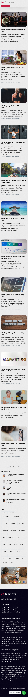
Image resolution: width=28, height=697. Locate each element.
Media (4, 537)
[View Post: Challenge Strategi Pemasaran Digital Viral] (14, 322)
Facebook (5, 519)
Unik (23, 555)
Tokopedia (11, 551)
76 (18, 466)
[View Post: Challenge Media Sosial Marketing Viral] (14, 284)
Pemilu (4, 544)
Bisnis (4, 512)
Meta (19, 537)
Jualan (12, 526)
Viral (4, 558)
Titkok (4, 551)
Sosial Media (6, 548)
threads (14, 548)
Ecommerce (17, 516)
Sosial (21, 544)
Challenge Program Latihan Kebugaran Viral (16, 494)
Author (3, 44)
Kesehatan (5, 530)
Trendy (10, 555)
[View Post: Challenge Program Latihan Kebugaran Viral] (14, 19)
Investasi (5, 526)
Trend (4, 555)
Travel (19, 551)
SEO (10, 544)
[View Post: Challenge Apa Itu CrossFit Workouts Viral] (14, 95)
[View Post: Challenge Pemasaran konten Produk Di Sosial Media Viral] (14, 359)
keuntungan (22, 530)
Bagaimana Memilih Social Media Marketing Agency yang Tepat (14, 481)
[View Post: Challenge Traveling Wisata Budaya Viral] (14, 208)
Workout (17, 558)
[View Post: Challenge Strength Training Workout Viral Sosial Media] (14, 132)
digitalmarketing (7, 516)
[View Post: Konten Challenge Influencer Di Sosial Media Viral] (14, 397)
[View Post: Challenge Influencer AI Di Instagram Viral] (14, 433)
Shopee (15, 544)
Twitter (17, 555)
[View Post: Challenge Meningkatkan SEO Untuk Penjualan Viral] (14, 246)
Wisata (10, 558)
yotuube (5, 562)
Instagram (21, 523)
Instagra (13, 523)
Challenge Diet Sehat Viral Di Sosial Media (15, 487)
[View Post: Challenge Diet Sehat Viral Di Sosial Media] (14, 57)
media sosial (12, 537)
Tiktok (20, 548)
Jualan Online (20, 526)
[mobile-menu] (12, 6)
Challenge (11, 512)
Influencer (5, 523)
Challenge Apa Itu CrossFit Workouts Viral (16, 500)
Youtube (12, 562)
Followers (13, 519)
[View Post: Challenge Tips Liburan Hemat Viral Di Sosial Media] (14, 170)
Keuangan (13, 530)
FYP (20, 519)
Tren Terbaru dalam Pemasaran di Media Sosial (15, 475)
